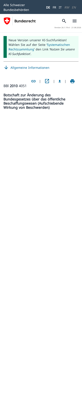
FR (54, 7)
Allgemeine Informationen (26, 67)
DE (48, 7)
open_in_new (47, 81)
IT (60, 7)
